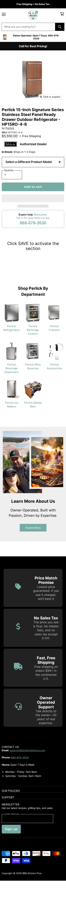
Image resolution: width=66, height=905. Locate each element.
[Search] (59, 27)
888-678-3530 (33, 222)
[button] (33, 198)
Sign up (11, 829)
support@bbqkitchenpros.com (27, 750)
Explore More (33, 527)
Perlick (9, 128)
